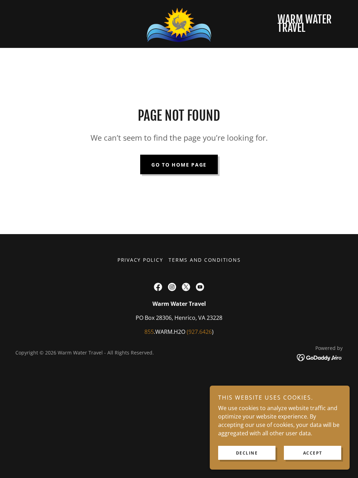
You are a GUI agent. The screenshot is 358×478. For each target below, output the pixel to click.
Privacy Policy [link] (140, 259)
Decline (247, 453)
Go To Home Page (179, 164)
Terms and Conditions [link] (205, 259)
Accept (312, 453)
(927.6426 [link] (199, 332)
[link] (179, 23)
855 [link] (149, 332)
